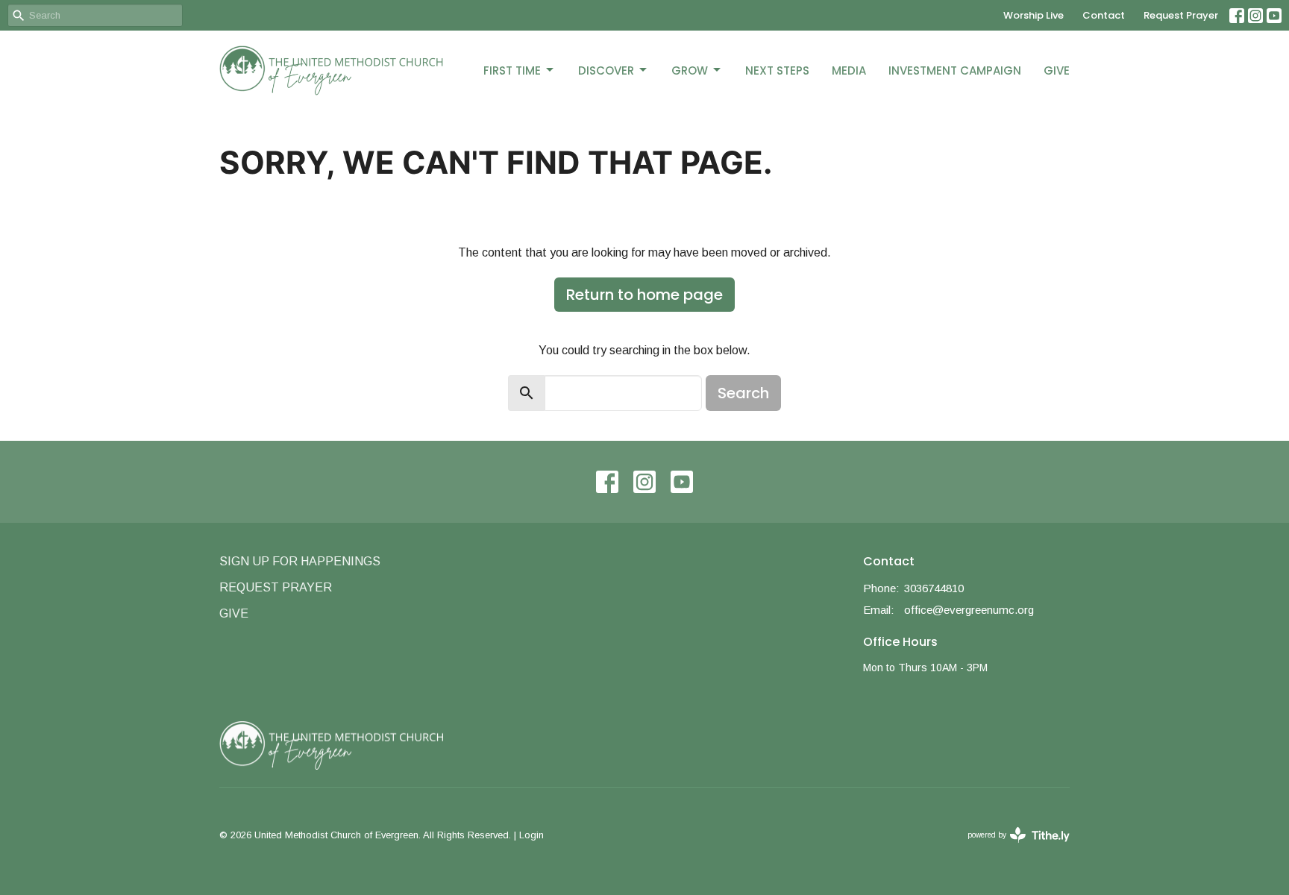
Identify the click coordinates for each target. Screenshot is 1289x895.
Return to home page (644, 294)
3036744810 (934, 588)
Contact (1103, 15)
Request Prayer (1181, 15)
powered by (1010, 848)
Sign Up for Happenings (299, 561)
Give (1057, 70)
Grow (689, 70)
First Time (512, 70)
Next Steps (777, 70)
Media (849, 70)
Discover (606, 70)
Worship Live (1033, 15)
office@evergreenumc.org (969, 609)
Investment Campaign (954, 70)
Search (743, 393)
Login (531, 835)
